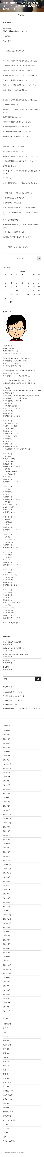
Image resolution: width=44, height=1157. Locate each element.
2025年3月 (6, 802)
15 (39, 286)
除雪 (4, 1070)
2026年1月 (6, 760)
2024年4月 (6, 848)
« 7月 (10, 302)
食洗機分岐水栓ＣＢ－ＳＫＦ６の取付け (17, 708)
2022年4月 (6, 948)
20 (28, 290)
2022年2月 (6, 957)
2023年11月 (7, 869)
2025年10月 (7, 772)
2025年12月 (7, 764)
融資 (4, 1137)
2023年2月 (6, 906)
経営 (4, 1028)
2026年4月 (6, 747)
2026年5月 (6, 743)
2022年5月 (6, 944)
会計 (4, 1036)
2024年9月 (6, 827)
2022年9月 (6, 927)
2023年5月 (6, 894)
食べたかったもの (9, 660)
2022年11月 (7, 919)
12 (22, 286)
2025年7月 (6, 785)
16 (5, 290)
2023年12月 (7, 864)
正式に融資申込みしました (15, 31)
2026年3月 (6, 752)
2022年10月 (7, 923)
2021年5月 (6, 994)
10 (11, 286)
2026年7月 (6, 735)
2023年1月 (6, 910)
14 (34, 286)
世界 (4, 1078)
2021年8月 (6, 982)
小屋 (4, 1057)
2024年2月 (6, 856)
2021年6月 (6, 990)
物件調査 (6, 1107)
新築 (4, 1074)
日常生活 (6, 1091)
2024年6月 (6, 839)
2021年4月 (6, 998)
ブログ (5, 1116)
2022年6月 (6, 940)
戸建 (4, 1053)
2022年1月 (6, 961)
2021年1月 (6, 1011)
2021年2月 (6, 1007)
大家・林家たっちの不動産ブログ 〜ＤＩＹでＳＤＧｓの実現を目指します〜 (21, 6)
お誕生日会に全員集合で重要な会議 (15, 654)
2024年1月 (6, 860)
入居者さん (7, 1095)
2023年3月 (6, 902)
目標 (4, 1128)
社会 (4, 1066)
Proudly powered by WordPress (13, 1152)
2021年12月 (7, 965)
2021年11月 (7, 969)
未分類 (5, 1124)
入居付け (6, 1099)
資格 (4, 1061)
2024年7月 (6, 835)
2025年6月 (6, 789)
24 (11, 294)
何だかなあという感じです (12, 642)
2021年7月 (6, 986)
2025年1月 (6, 810)
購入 (4, 1049)
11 (17, 286)
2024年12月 (7, 814)
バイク (5, 1032)
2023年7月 (6, 885)
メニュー (23, 15)
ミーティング (7, 1120)
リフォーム (7, 1141)
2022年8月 (6, 931)
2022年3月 (6, 952)
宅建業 (5, 1024)
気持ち (5, 1045)
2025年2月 (6, 806)
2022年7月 (6, 936)
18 (17, 290)
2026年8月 (6, 731)
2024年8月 (6, 831)
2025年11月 (7, 768)
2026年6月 (6, 739)
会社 (4, 1040)
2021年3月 (6, 1003)
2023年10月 (7, 873)
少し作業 (6, 667)
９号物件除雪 (7, 700)
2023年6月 (6, 890)
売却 (4, 1103)
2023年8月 (6, 881)
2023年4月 (6, 898)
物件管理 (6, 1112)
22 (39, 290)
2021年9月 (6, 977)
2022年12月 (7, 915)
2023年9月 (6, 877)
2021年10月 (7, 973)
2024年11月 (7, 818)
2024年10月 (7, 823)
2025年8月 (6, 781)
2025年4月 (6, 797)
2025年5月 (6, 793)
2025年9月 (6, 777)
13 (28, 286)
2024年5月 (6, 844)
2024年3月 (6, 852)
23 (5, 294)
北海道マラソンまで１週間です (14, 648)
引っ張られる (7, 692)
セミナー (6, 1082)
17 (11, 290)
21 (34, 290)
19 (22, 290)
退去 (4, 1087)
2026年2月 (6, 756)
